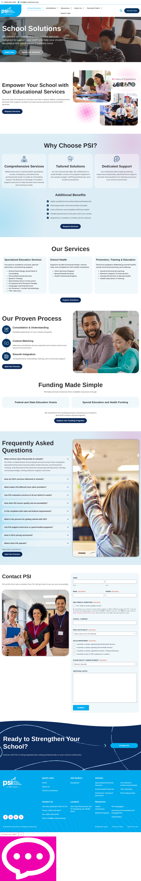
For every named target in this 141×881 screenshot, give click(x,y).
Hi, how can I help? (9, 834)
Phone (112, 591)
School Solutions (34, 8)
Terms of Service (78, 613)
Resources (65, 8)
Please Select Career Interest (90, 660)
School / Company (80, 619)
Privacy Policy (90, 613)
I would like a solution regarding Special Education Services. (95, 644)
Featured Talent (93, 8)
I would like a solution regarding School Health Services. (94, 647)
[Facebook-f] (5, 817)
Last (106, 585)
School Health (58, 259)
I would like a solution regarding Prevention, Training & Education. (97, 651)
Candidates (51, 8)
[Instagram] (10, 817)
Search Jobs (65, 13)
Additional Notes (80, 671)
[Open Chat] (28, 858)
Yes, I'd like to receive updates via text (88, 606)
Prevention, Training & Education (115, 259)
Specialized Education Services (22, 259)
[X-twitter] (21, 817)
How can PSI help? (84, 630)
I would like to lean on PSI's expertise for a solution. (93, 654)
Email (79, 591)
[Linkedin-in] (16, 817)
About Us (78, 8)
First (74, 585)
